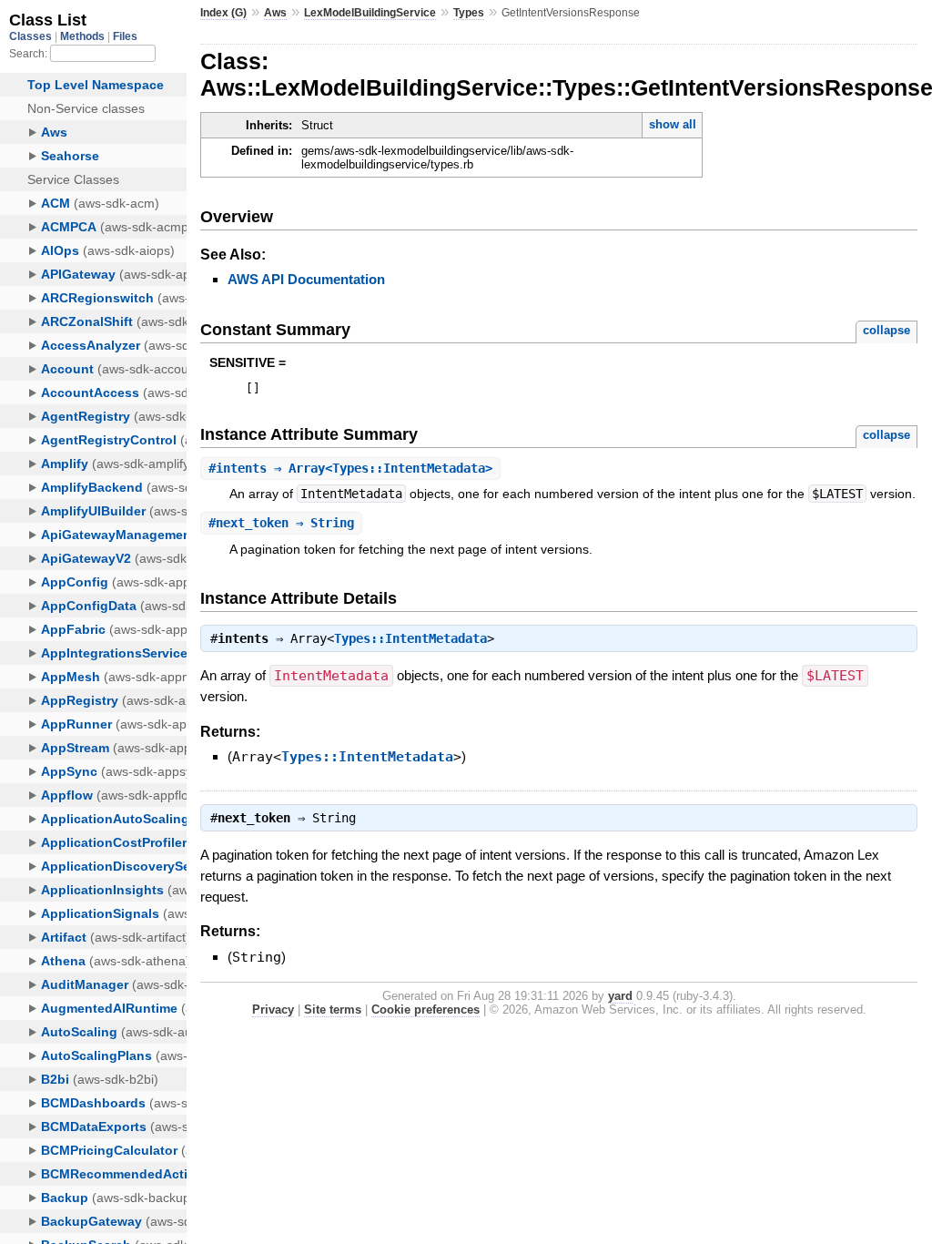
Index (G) (223, 12)
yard (620, 996)
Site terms (332, 1009)
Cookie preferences (425, 1009)
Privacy (273, 1009)
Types (468, 12)
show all (672, 124)
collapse (886, 330)
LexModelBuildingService (370, 12)
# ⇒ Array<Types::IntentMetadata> (350, 468)
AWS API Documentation (306, 279)
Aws (275, 12)
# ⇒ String (281, 522)
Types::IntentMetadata (410, 638)
